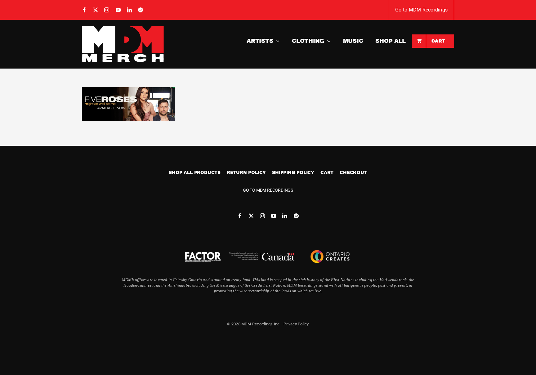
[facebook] (84, 9)
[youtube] (118, 9)
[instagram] (106, 9)
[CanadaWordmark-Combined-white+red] (261, 255)
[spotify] (140, 9)
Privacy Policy (296, 324)
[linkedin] (129, 9)
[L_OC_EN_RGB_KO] (330, 249)
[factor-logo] (203, 253)
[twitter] (95, 9)
